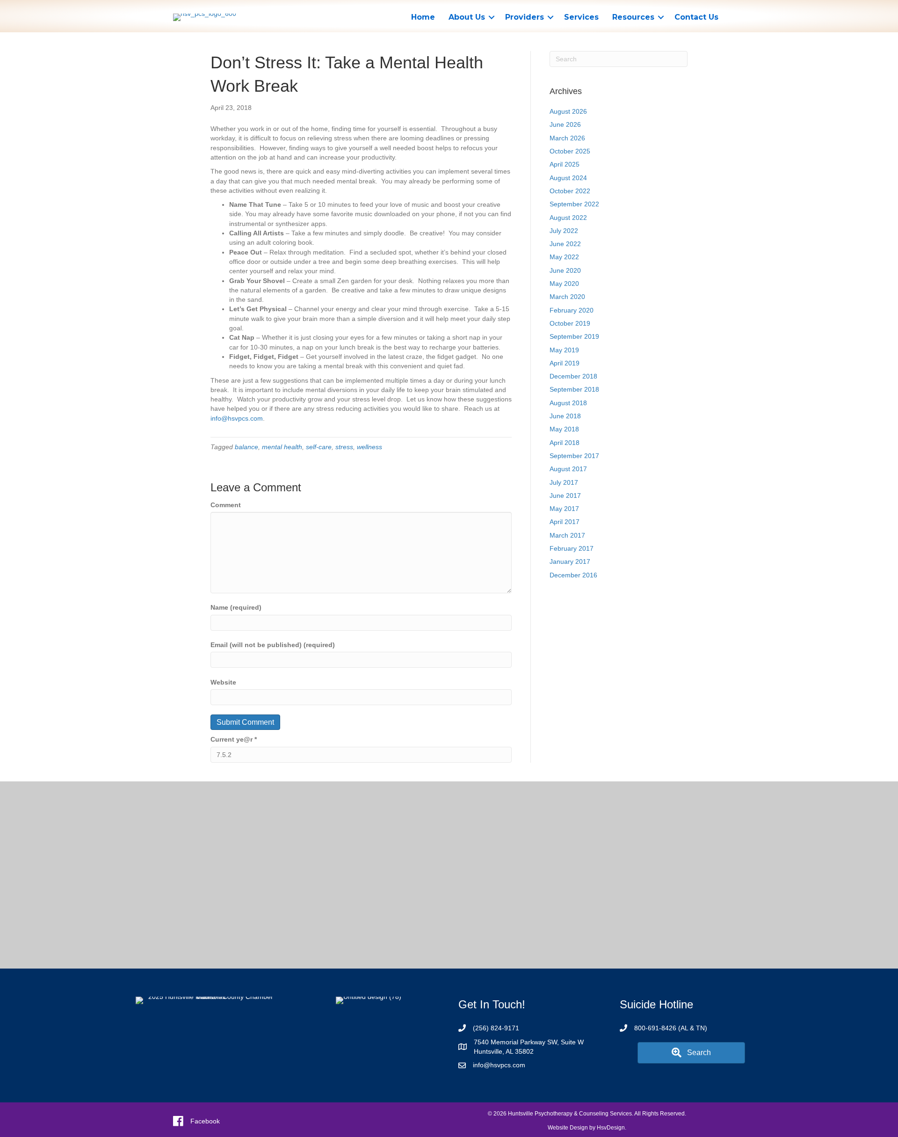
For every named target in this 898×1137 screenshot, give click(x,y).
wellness (369, 447)
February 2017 (572, 548)
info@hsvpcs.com (236, 418)
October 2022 (570, 191)
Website (223, 682)
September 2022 (574, 204)
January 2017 (570, 561)
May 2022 (564, 257)
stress (344, 447)
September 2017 (574, 455)
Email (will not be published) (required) (272, 645)
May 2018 (564, 429)
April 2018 (564, 442)
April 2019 (564, 363)
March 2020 (567, 296)
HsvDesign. (611, 1127)
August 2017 (568, 469)
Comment (225, 505)
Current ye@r (233, 739)
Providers (524, 17)
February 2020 (572, 310)
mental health (282, 447)
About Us (467, 17)
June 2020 (565, 270)
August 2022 (568, 217)
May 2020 (564, 283)
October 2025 (570, 151)
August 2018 (568, 403)
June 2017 (565, 495)
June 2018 (565, 416)
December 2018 (573, 376)
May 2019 (564, 350)
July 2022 (564, 230)
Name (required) (235, 607)
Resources (633, 17)
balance (246, 447)
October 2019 (570, 323)
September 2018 (574, 389)
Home (423, 17)
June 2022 (565, 244)
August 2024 (568, 178)
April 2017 (564, 521)
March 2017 (567, 535)
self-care (319, 447)
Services (581, 17)
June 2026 (565, 124)
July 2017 (564, 482)
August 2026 (568, 111)
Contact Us (696, 17)
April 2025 (564, 164)
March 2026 (567, 138)
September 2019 (574, 336)
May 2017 (564, 508)
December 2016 (573, 575)
